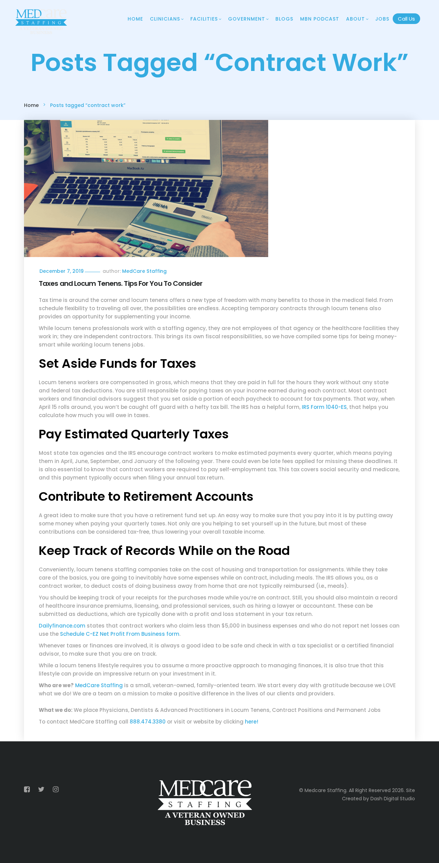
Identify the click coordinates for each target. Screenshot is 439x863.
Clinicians (165, 18)
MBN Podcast (319, 18)
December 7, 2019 (61, 271)
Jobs (382, 18)
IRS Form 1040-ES (324, 407)
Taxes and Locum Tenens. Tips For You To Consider (120, 283)
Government (246, 18)
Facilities (204, 18)
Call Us (406, 18)
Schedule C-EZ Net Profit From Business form (119, 633)
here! (251, 721)
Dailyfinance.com (62, 625)
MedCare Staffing (144, 271)
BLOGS (284, 18)
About (355, 18)
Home (135, 18)
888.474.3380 (148, 721)
